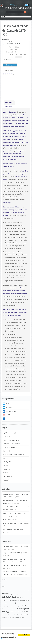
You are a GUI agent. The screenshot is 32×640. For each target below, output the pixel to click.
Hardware (5, 451)
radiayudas (13, 614)
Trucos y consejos (9, 447)
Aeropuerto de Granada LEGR (11, 553)
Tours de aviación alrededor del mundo (14, 529)
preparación (6, 614)
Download (10, 65)
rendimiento (19, 614)
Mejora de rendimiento (10, 440)
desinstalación (15, 600)
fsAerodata (22, 603)
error (5, 603)
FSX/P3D (5, 436)
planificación (24, 611)
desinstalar (23, 600)
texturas (25, 614)
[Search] (25, 12)
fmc (17, 603)
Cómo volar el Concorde (10, 513)
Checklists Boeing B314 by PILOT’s (13, 546)
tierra (3, 617)
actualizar (4, 590)
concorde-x (20, 597)
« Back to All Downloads (9, 70)
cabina (27, 590)
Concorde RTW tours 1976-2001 (12, 565)
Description (9, 102)
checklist (7, 594)
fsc (26, 603)
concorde (9, 596)
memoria (17, 609)
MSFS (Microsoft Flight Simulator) (12, 454)
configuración (7, 600)
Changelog (8, 106)
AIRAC (9, 590)
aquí (2, 638)
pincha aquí (7, 202)
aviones (18, 590)
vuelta (8, 59)
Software (5, 469)
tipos (7, 617)
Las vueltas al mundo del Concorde (13, 523)
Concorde (18, 57)
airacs (14, 590)
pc (18, 611)
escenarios (11, 603)
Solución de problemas (11, 443)
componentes (21, 593)
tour (11, 617)
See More (4, 580)
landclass (6, 608)
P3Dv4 (14, 611)
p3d (10, 611)
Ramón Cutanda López (13, 43)
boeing (23, 590)
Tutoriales (5, 472)
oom (6, 612)
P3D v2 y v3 (6, 462)
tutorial (16, 617)
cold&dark (15, 593)
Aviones (6, 476)
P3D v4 (5, 465)
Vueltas (5, 480)
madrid (11, 608)
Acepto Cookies (24, 635)
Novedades (6, 458)
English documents (8, 433)
